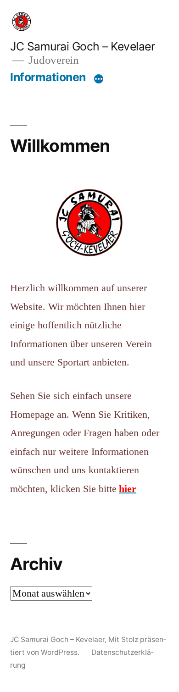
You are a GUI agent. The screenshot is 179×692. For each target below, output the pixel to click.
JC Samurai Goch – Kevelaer (82, 46)
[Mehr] (98, 78)
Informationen (48, 77)
